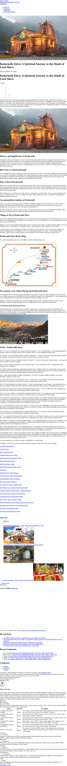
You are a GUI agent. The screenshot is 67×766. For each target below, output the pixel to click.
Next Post (3, 585)
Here (55, 443)
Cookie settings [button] (4, 679)
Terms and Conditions (9, 12)
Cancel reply (14, 588)
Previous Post (4, 583)
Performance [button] (3, 739)
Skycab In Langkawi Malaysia (8, 482)
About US (6, 7)
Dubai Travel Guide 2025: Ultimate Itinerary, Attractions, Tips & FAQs (23, 642)
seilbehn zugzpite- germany (7, 464)
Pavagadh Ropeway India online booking (11, 496)
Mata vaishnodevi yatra (6, 452)
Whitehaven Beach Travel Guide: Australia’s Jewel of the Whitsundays (22, 644)
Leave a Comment (5, 71)
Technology (6, 668)
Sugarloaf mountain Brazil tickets (9, 508)
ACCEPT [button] (11, 679)
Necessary (5, 702)
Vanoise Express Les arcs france (9, 455)
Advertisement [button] (4, 752)
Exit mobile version (5, 765)
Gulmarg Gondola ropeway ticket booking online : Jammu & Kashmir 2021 (30, 657)
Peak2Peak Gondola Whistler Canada (10, 467)
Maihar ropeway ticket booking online (10, 458)
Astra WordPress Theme (44, 672)
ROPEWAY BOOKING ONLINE (9, 2)
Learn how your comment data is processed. (34, 630)
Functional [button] (3, 733)
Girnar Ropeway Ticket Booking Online (11, 476)
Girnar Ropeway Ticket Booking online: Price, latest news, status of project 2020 (31, 653)
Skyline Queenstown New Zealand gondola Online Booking (16, 502)
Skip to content (4, 0)
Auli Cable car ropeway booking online (11, 484)
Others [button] (2, 758)
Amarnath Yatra (4, 449)
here (41, 440)
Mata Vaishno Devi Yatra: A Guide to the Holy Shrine (18, 580)
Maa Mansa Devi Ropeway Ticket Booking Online (14, 505)
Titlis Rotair (3, 470)
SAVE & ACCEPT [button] (5, 763)
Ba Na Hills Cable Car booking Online (10, 499)
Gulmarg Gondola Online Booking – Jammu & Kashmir (15, 490)
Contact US (6, 8)
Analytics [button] (2, 746)
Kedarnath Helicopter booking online (10, 511)
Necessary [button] (3, 700)
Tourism (5, 669)
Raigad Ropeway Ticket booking (9, 473)
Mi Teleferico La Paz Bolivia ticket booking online (14, 487)
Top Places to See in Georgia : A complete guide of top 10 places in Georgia (24, 638)
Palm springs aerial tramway (8, 461)
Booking (5, 666)
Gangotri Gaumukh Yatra (7, 446)
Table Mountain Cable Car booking (10, 479)
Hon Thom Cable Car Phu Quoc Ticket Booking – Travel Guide (21, 645)
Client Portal (6, 10)
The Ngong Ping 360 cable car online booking (13, 493)
